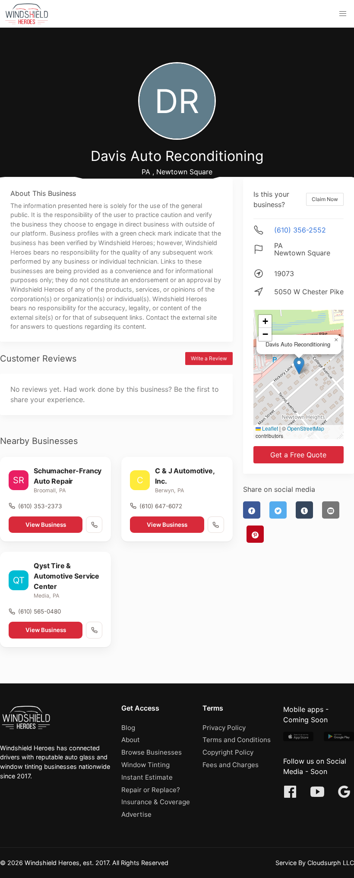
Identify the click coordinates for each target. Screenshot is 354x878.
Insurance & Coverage (155, 802)
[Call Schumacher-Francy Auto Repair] (94, 524)
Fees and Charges (230, 765)
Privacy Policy (224, 728)
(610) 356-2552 (300, 230)
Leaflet (269, 428)
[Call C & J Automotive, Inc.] (216, 524)
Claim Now (325, 199)
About (130, 740)
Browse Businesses (151, 752)
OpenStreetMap (305, 428)
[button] (343, 14)
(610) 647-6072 (160, 506)
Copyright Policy (227, 752)
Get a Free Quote (298, 454)
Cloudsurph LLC (330, 862)
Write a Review (209, 358)
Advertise (136, 814)
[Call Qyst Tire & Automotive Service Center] (94, 630)
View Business (45, 524)
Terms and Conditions (236, 740)
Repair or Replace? (150, 790)
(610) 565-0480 (39, 611)
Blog (128, 728)
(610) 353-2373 (40, 506)
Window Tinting (145, 765)
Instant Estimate (147, 777)
